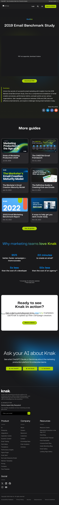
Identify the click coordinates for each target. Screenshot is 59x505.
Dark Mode (4, 444)
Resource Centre (45, 427)
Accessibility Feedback (7, 499)
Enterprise (4, 430)
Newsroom (24, 433)
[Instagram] (2, 487)
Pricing (3, 463)
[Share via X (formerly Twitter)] (43, 110)
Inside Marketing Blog (46, 446)
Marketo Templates (6, 461)
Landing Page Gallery (46, 451)
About (22, 427)
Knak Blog (43, 435)
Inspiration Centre (6, 436)
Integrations (4, 433)
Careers (23, 430)
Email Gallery (44, 449)
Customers (24, 436)
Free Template (5, 469)
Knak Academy (25, 444)
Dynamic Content (6, 438)
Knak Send (4, 455)
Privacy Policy (20, 499)
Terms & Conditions (50, 499)
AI (1, 427)
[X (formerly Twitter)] (2, 483)
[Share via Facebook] (52, 110)
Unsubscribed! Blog (45, 443)
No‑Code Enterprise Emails (9, 458)
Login (33, 6)
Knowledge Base (25, 441)
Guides (29, 19)
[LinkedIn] (6, 483)
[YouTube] (6, 487)
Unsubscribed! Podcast (46, 437)
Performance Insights (7, 449)
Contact (23, 438)
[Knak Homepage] (7, 6)
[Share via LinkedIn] (47, 110)
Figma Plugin (5, 452)
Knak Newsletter (44, 440)
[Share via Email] (56, 110)
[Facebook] (10, 483)
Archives (23, 447)
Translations (4, 447)
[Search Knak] (37, 6)
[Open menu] (42, 6)
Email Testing (5, 441)
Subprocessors (38, 499)
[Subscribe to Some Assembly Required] (29, 413)
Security (29, 499)
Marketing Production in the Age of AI (48, 431)
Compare (4, 466)
